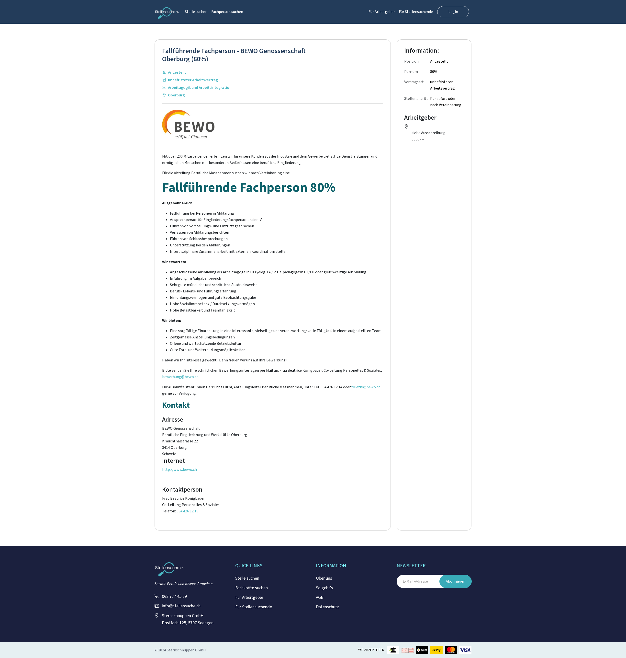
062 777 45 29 (174, 596)
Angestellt (177, 72)
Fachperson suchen (227, 11)
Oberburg (176, 95)
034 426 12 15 (187, 511)
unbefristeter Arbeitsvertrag (193, 80)
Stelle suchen (196, 11)
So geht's (324, 588)
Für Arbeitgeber (382, 11)
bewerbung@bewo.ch (180, 377)
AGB (320, 597)
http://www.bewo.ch (179, 469)
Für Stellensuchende (416, 11)
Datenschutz (327, 607)
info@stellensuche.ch (181, 606)
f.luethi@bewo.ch (365, 387)
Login (453, 11)
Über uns (324, 578)
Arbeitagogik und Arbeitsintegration (200, 87)
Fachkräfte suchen (251, 588)
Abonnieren (455, 581)
